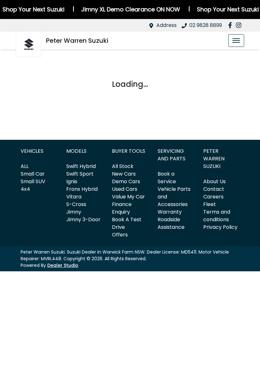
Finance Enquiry (122, 208)
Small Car (33, 173)
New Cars (124, 173)
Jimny (73, 212)
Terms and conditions (216, 215)
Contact (213, 189)
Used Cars (124, 189)
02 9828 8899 (205, 25)
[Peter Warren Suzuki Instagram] (240, 25)
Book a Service (167, 177)
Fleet (209, 204)
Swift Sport (80, 173)
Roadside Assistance (171, 223)
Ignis (71, 181)
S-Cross (76, 204)
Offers (120, 234)
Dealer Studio (62, 265)
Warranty (170, 212)
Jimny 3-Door (83, 219)
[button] (236, 40)
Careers (213, 196)
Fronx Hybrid (82, 189)
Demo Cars (126, 181)
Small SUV (33, 181)
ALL (25, 166)
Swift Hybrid (81, 166)
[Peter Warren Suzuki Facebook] (231, 25)
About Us (214, 181)
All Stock (122, 166)
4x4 (25, 189)
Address (166, 25)
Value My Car (128, 196)
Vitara (73, 196)
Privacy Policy (220, 227)
